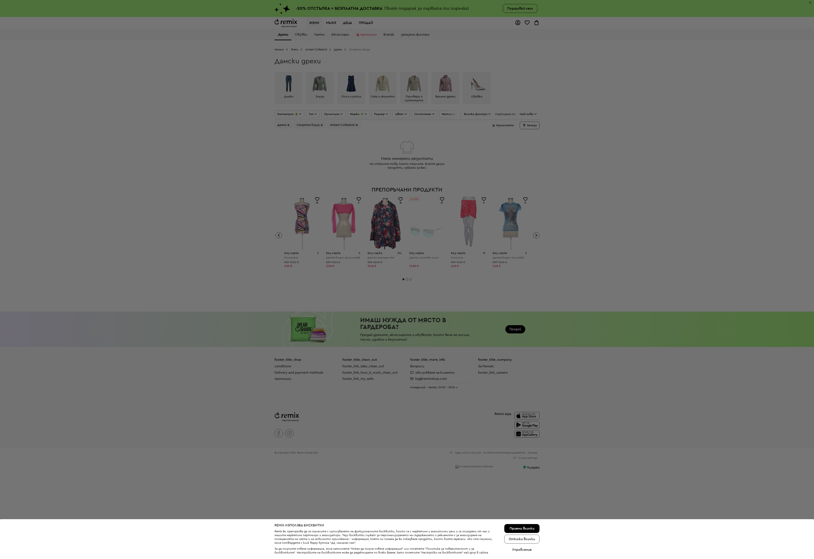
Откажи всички (522, 539)
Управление (522, 549)
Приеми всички (522, 528)
